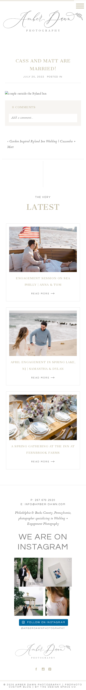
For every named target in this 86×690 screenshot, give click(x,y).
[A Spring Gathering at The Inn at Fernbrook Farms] (43, 417)
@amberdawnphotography (43, 628)
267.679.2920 (45, 500)
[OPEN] (28, 572)
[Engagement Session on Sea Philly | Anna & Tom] (43, 249)
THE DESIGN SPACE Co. (58, 687)
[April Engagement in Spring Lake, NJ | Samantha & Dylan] (43, 333)
